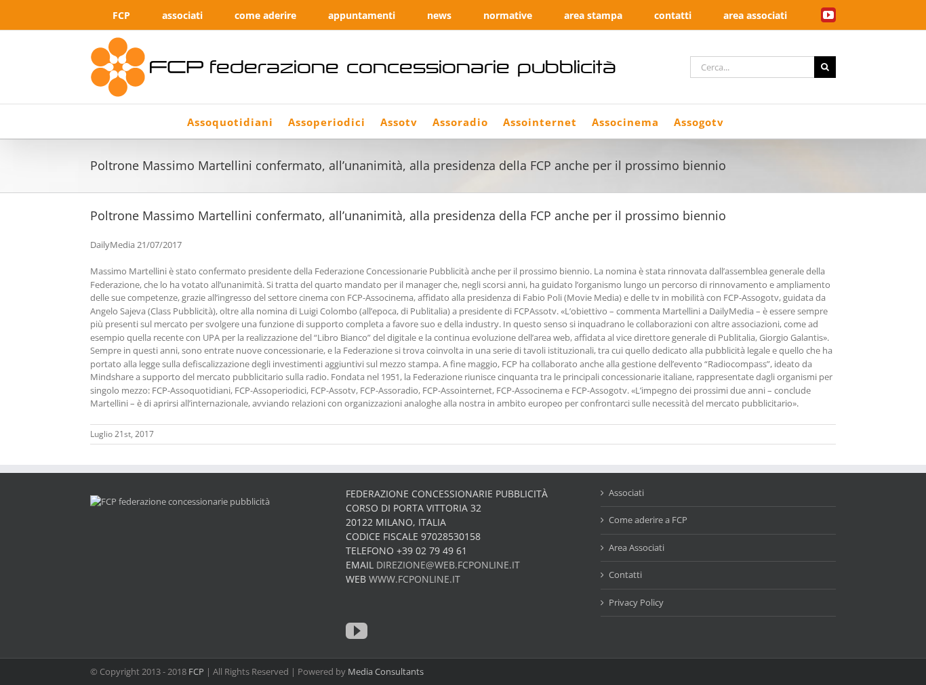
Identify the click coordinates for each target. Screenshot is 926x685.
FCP (196, 671)
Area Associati (636, 547)
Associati (626, 492)
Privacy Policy (636, 602)
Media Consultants (386, 671)
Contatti (625, 574)
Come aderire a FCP (648, 520)
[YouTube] (356, 631)
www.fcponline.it (414, 579)
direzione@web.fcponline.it (448, 564)
